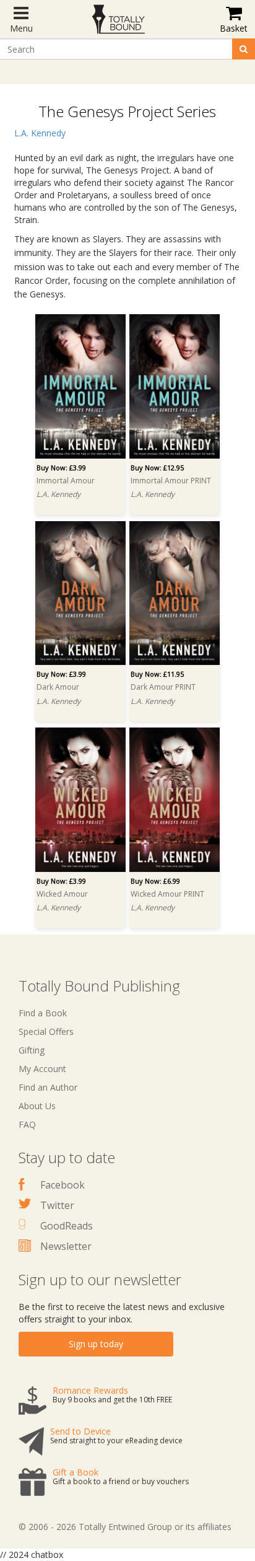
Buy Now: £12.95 (157, 467)
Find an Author (48, 1087)
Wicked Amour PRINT (167, 894)
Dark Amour (58, 687)
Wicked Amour (62, 894)
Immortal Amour (66, 480)
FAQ (27, 1124)
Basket (234, 28)
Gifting (32, 1050)
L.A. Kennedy (40, 133)
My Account (42, 1069)
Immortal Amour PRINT (171, 480)
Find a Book (43, 1013)
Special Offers (46, 1031)
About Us (37, 1106)
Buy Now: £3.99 (61, 467)
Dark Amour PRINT (163, 687)
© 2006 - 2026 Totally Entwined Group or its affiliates (125, 1526)
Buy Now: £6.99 (155, 881)
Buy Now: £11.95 (157, 674)
